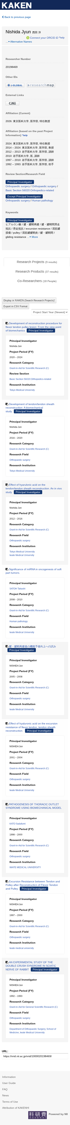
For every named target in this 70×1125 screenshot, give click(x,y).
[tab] (37, 262)
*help (61, 37)
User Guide (9, 1083)
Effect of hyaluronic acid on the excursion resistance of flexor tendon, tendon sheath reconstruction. (31, 727)
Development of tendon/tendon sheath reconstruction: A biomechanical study (30, 408)
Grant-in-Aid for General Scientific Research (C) (34, 1007)
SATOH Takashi (17, 588)
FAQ (4, 1089)
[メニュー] (65, 4)
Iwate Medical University (22, 555)
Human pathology (42, 200)
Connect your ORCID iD (44, 37)
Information (9, 1076)
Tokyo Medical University (22, 390)
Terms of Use (10, 1101)
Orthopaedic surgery (18, 186)
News (5, 1095)
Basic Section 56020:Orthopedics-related (30, 190)
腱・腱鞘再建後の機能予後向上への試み (32, 646)
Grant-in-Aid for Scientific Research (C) (29, 368)
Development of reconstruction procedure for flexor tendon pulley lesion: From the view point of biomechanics (34, 327)
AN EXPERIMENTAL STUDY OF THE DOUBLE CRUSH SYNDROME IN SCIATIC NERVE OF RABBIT (31, 966)
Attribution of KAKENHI (15, 1107)
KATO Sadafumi (18, 823)
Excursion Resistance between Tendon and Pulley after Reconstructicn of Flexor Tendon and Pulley (33, 885)
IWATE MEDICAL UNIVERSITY (25, 867)
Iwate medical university (22, 948)
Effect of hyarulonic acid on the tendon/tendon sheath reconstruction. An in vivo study (34, 488)
